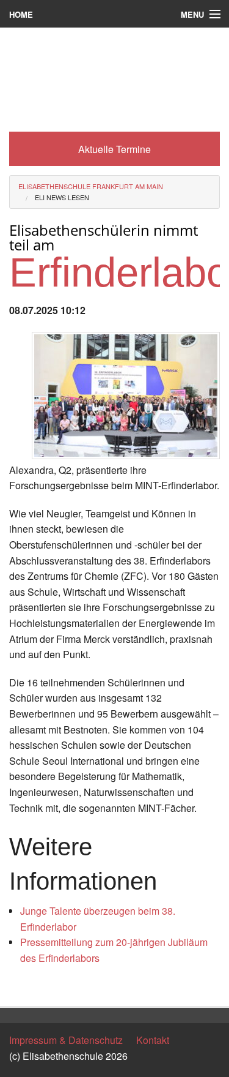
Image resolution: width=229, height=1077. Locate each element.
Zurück (24, 986)
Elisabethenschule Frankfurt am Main (90, 186)
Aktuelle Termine (114, 149)
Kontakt (152, 1040)
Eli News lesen (62, 197)
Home (21, 14)
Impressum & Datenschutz (66, 1040)
